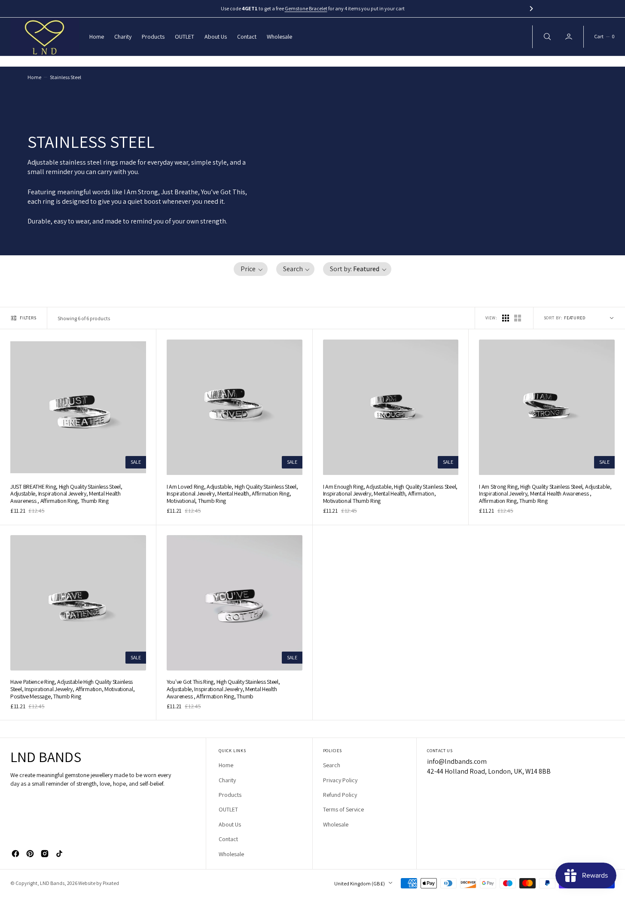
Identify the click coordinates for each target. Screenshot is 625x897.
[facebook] (15, 853)
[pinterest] (30, 853)
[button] (604, 37)
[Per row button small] (517, 318)
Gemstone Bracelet (306, 8)
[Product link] (78, 407)
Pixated (111, 883)
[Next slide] (531, 8)
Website (86, 883)
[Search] (546, 36)
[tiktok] (59, 853)
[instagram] (45, 853)
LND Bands (52, 883)
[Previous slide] (93, 8)
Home (34, 77)
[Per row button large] (505, 318)
